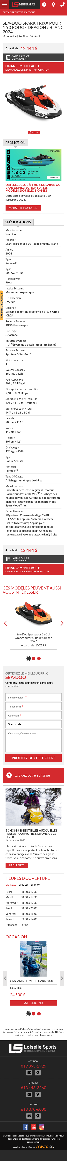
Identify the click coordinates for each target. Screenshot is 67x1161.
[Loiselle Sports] (24, 4)
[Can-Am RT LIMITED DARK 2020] (33, 958)
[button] (5, 623)
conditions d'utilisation (40, 1139)
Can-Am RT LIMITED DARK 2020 (31, 981)
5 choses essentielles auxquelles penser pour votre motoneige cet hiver (32, 834)
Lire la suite (16, 865)
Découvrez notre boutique (19, 12)
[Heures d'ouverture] (44, 4)
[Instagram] (41, 1127)
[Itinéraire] (53, 4)
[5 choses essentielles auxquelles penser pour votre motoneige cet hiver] (33, 807)
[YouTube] (33, 1127)
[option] (33, 622)
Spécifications (18, 222)
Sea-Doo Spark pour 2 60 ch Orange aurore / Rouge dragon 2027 (33, 638)
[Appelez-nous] (62, 4)
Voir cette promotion (23, 208)
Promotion (15, 142)
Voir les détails (33, 1003)
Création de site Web (22, 1147)
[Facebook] (25, 1127)
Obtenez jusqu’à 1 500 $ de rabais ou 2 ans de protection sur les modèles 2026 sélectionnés (33, 187)
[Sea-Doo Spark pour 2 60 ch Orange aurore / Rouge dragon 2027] (33, 614)
